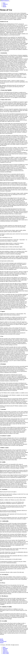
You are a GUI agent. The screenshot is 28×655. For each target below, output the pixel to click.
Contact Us (5, 4)
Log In (4, 5)
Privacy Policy (6, 653)
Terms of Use (5, 652)
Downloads (5, 648)
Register (4, 6)
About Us (5, 649)
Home (4, 2)
